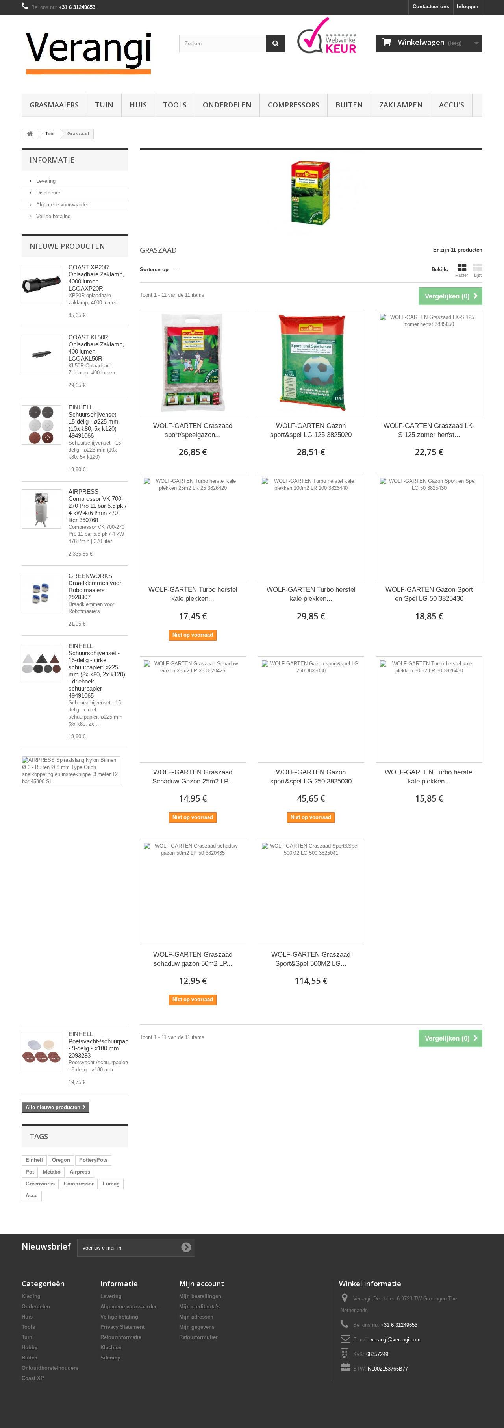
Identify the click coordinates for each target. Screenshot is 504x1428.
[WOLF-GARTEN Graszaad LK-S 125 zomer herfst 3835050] (429, 363)
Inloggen (467, 6)
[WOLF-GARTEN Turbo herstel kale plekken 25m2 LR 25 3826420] (193, 527)
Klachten (111, 1347)
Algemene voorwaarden (62, 204)
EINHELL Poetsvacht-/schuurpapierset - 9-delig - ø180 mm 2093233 (106, 1045)
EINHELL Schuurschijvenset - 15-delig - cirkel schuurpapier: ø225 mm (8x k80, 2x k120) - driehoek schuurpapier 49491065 (97, 671)
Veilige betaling (52, 216)
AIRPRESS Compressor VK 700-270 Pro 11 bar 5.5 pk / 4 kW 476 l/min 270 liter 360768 (97, 505)
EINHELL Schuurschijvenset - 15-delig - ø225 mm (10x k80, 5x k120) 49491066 (94, 421)
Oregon (61, 1160)
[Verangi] (94, 52)
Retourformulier (198, 1337)
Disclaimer (47, 193)
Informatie (52, 160)
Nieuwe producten (67, 246)
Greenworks (40, 1184)
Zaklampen (401, 104)
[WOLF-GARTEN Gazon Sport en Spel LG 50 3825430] (429, 527)
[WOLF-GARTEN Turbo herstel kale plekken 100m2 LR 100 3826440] (311, 527)
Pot (30, 1172)
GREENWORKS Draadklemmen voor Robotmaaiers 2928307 (95, 586)
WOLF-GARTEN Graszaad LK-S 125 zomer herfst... (429, 430)
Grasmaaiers (54, 104)
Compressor (79, 1184)
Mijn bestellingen (200, 1296)
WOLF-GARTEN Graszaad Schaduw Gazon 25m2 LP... (192, 777)
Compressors (293, 104)
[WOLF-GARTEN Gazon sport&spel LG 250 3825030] (311, 709)
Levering (45, 181)
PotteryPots (93, 1160)
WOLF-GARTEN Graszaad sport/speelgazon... (192, 430)
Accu (32, 1195)
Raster (461, 275)
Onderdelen (227, 104)
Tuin (104, 104)
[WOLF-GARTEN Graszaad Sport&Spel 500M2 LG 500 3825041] (311, 892)
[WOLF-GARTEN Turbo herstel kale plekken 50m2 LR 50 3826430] (429, 709)
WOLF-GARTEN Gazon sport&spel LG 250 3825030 (311, 777)
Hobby (29, 1347)
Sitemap (110, 1358)
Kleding (31, 1296)
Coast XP (33, 1378)
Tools (175, 104)
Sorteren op (154, 269)
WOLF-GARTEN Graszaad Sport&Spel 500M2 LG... (310, 959)
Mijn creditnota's (199, 1306)
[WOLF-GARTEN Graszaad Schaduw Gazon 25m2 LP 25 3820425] (193, 709)
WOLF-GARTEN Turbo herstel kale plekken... (192, 594)
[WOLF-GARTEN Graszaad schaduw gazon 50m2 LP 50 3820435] (193, 892)
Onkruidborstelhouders (50, 1368)
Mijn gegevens (197, 1327)
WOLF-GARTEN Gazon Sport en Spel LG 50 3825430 (429, 594)
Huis (138, 104)
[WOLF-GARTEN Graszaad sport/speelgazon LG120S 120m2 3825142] (193, 363)
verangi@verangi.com (396, 1340)
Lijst (478, 275)
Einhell (34, 1160)
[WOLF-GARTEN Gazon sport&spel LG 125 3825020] (311, 363)
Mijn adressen (196, 1317)
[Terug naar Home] (29, 134)
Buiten (349, 104)
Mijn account (201, 1283)
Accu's (451, 104)
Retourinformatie (120, 1337)
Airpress (80, 1172)
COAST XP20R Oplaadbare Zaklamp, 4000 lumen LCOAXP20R (96, 278)
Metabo (52, 1172)
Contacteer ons (431, 6)
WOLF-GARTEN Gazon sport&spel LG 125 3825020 (311, 430)
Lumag (111, 1184)
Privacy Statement (122, 1327)
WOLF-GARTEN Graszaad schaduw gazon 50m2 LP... (192, 959)
